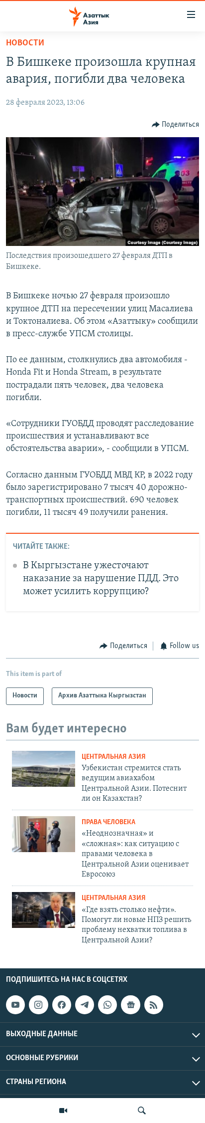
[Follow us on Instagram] (38, 1004)
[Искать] (142, 1110)
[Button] (176, 124)
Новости (25, 43)
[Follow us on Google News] (130, 1004)
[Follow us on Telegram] (84, 1004)
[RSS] (153, 1004)
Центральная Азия (114, 757)
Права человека (108, 822)
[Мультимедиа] (63, 1110)
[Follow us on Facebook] (61, 1004)
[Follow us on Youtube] (15, 1004)
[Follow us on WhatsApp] (107, 1004)
